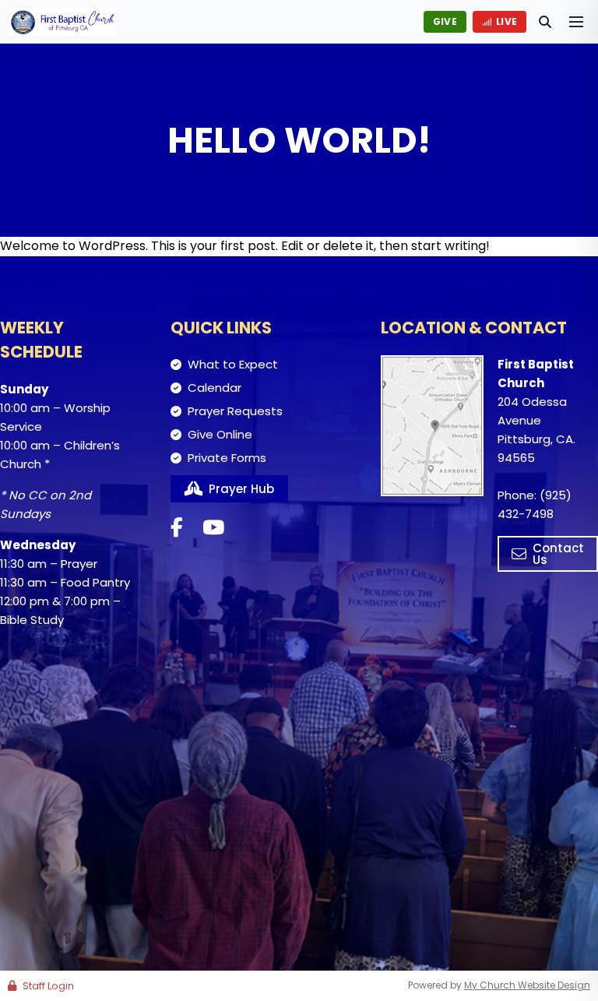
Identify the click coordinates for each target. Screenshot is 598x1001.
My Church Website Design (527, 985)
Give (445, 21)
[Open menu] (576, 21)
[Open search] (545, 21)
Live (506, 21)
